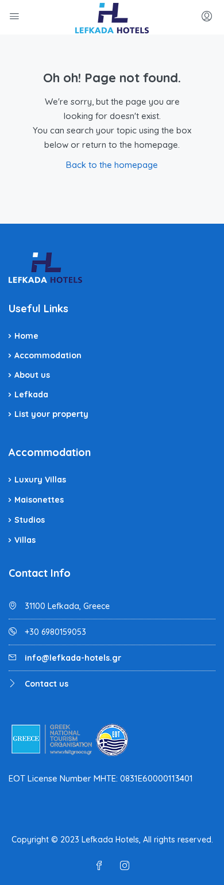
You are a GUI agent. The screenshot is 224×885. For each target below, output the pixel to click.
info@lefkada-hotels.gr (73, 658)
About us (32, 375)
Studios (29, 520)
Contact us (46, 684)
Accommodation (48, 355)
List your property (51, 414)
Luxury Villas (40, 479)
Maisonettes (39, 500)
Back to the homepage (112, 164)
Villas (25, 540)
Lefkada (31, 394)
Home (26, 336)
